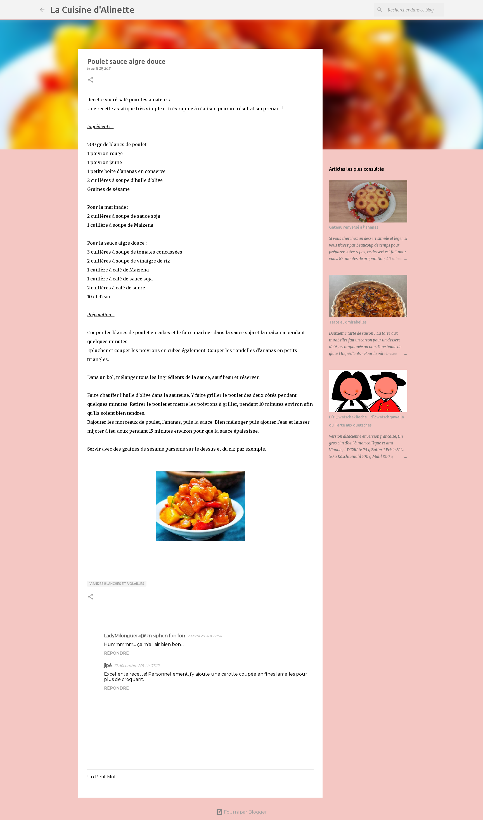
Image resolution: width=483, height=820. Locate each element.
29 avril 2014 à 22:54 (204, 636)
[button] (90, 80)
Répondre (116, 653)
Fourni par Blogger (245, 812)
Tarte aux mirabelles (347, 322)
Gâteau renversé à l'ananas (353, 227)
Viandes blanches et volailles (116, 583)
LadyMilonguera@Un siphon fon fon (144, 635)
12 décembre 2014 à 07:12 (136, 665)
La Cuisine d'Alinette (92, 9)
